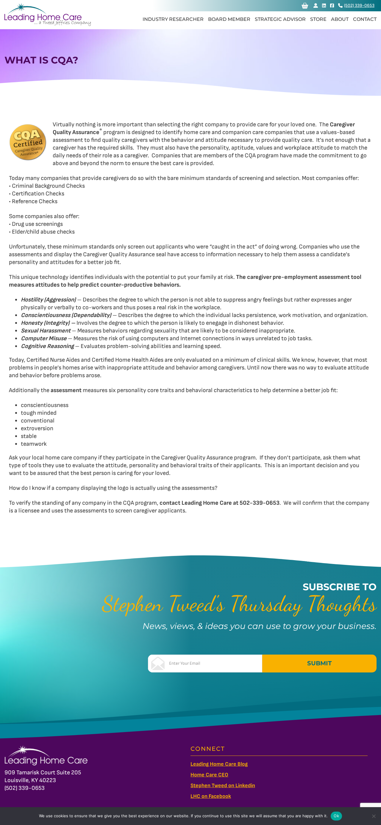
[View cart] (305, 6)
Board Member (229, 19)
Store (318, 19)
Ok (336, 815)
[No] (374, 816)
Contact (365, 19)
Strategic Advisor (280, 19)
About (340, 19)
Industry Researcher (173, 19)
